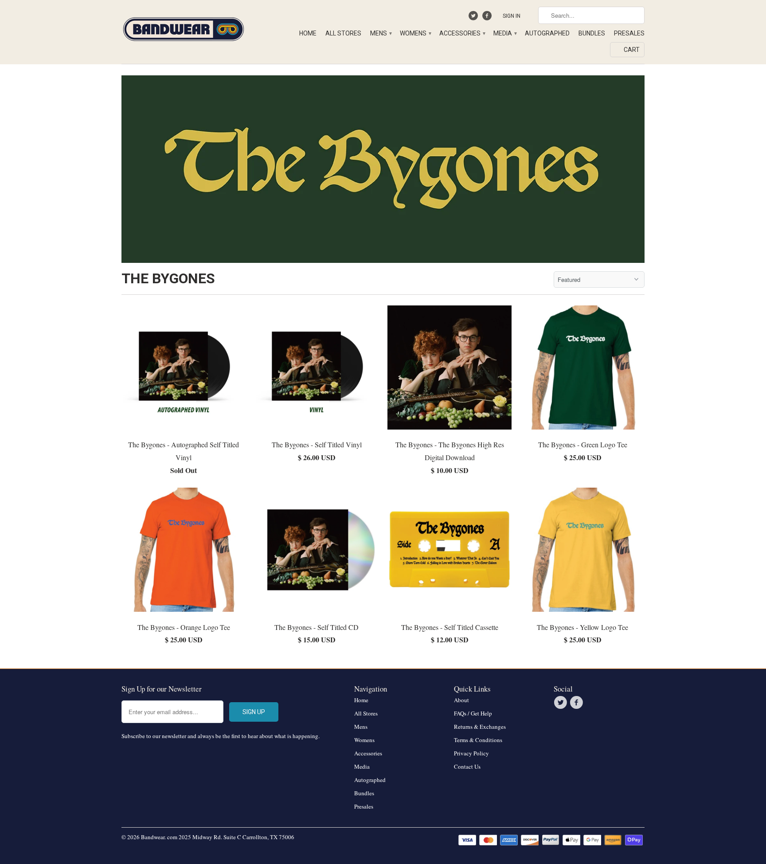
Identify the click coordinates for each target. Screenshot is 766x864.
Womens (415, 33)
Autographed (547, 33)
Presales (629, 33)
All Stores (343, 33)
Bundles (591, 33)
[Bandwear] (183, 27)
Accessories (462, 33)
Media (504, 33)
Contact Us (467, 766)
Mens (380, 33)
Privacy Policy (471, 753)
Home (308, 33)
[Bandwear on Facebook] (488, 18)
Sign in (511, 16)
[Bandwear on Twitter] (475, 18)
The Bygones (168, 278)
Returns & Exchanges (480, 727)
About (461, 700)
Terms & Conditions (478, 740)
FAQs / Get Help (473, 713)
